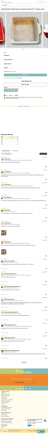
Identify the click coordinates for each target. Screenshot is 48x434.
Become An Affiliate (5, 416)
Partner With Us (4, 413)
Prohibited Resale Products (6, 422)
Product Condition (8, 59)
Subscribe (3, 403)
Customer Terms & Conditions (7, 399)
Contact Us (3, 392)
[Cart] (43, 2)
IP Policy (30, 430)
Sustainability (4, 410)
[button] (25, 81)
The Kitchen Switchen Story (6, 407)
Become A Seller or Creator (6, 419)
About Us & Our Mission (5, 408)
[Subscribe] (34, 382)
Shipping (5, 71)
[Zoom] (40, 46)
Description (6, 55)
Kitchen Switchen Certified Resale (11, 88)
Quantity (6, 67)
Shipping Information (5, 394)
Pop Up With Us (4, 414)
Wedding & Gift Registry (5, 401)
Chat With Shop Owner (11, 90)
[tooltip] (30, 81)
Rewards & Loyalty (4, 402)
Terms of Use (35, 430)
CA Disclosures (4, 396)
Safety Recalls (4, 398)
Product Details (7, 63)
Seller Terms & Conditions (6, 421)
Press (2, 427)
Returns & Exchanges (5, 395)
